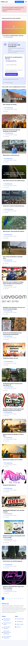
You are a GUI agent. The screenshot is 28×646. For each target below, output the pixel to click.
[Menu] (26, 2)
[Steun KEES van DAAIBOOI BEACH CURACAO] (14, 30)
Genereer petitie (12, 74)
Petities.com (4, 1)
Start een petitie (19, 1)
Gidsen (4, 616)
